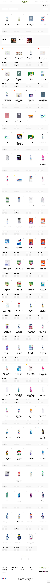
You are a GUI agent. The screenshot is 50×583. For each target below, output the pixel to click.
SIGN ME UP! (32, 294)
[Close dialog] (38, 281)
